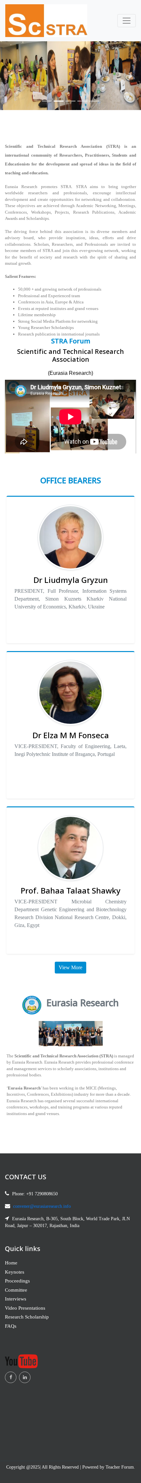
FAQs (10, 1326)
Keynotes (14, 1272)
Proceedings (17, 1280)
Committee (16, 1290)
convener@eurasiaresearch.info (42, 1206)
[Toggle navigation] (126, 20)
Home (11, 1262)
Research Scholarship (27, 1316)
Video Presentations (25, 1308)
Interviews (15, 1298)
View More (70, 967)
